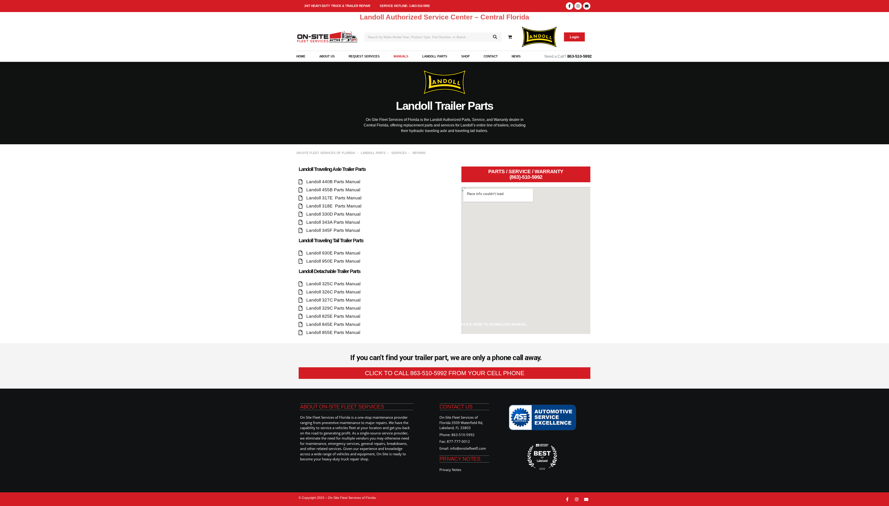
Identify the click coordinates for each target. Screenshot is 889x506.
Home (300, 56)
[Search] (495, 37)
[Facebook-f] (569, 6)
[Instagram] (578, 6)
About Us (327, 56)
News (516, 56)
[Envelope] (586, 6)
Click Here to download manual (494, 324)
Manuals (401, 56)
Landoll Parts (434, 56)
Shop (465, 56)
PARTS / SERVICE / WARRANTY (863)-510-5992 (525, 174)
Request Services (364, 56)
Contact (491, 56)
